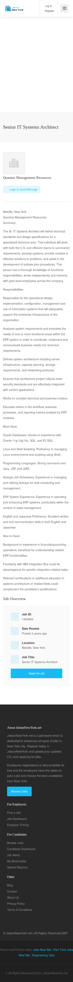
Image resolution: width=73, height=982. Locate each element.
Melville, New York (33, 648)
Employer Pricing (18, 825)
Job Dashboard (17, 819)
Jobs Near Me (42, 950)
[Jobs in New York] (14, 5)
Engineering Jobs (43, 955)
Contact (12, 891)
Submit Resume (17, 867)
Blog (10, 885)
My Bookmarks (16, 861)
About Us (13, 897)
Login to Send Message (23, 189)
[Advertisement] (36, 75)
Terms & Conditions (19, 910)
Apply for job (37, 673)
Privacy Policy (16, 903)
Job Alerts (13, 855)
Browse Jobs (19, 791)
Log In (48, 6)
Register (49, 10)
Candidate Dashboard (21, 849)
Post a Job (14, 813)
